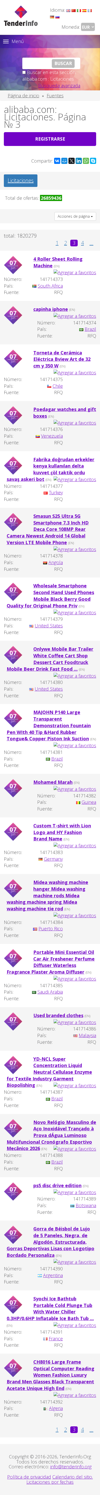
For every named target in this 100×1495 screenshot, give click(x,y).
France (56, 1338)
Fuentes (55, 95)
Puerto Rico (50, 928)
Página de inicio (23, 95)
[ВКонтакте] (57, 161)
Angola (55, 562)
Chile (58, 386)
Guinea (89, 802)
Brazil (90, 329)
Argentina (53, 1275)
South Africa (50, 286)
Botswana (86, 1205)
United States (49, 626)
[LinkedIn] (79, 161)
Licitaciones (21, 180)
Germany (53, 859)
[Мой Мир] (64, 161)
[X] (71, 161)
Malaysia (87, 1035)
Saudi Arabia (50, 992)
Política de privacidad (29, 1477)
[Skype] (93, 161)
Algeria (56, 1408)
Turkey (56, 492)
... (91, 243)
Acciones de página (74, 216)
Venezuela (52, 436)
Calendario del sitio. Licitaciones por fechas (59, 1479)
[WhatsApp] (86, 161)
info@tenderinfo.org (71, 1467)
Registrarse (50, 139)
